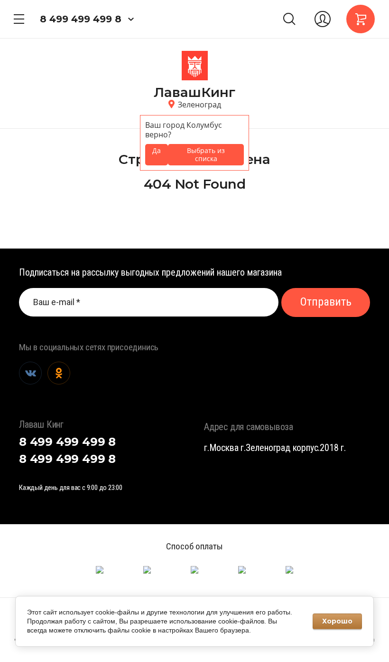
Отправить (326, 301)
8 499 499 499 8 (80, 19)
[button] (18, 19)
